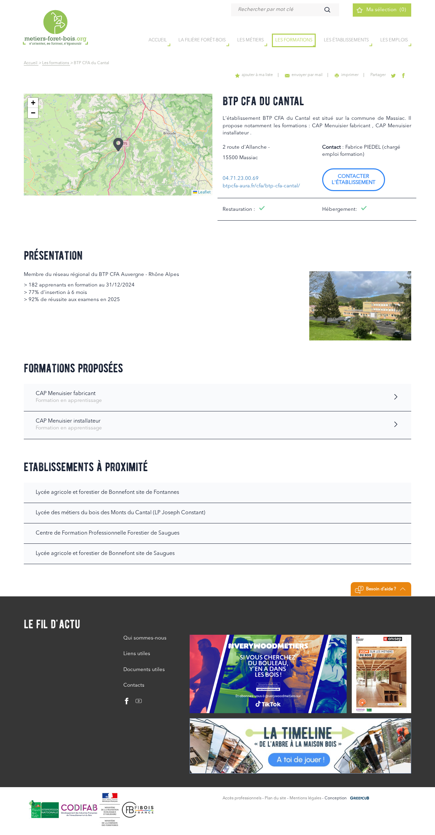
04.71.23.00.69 (241, 178)
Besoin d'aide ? (381, 589)
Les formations (293, 40)
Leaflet (204, 192)
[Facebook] (126, 702)
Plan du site (275, 798)
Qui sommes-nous (145, 638)
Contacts (133, 685)
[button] (118, 144)
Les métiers (250, 40)
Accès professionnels (242, 798)
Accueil (31, 63)
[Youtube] (136, 702)
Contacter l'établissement (354, 179)
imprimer (350, 75)
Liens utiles (136, 653)
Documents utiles (144, 669)
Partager (378, 75)
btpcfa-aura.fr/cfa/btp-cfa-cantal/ (261, 186)
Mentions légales (305, 798)
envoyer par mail (307, 75)
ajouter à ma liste (257, 75)
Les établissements (346, 40)
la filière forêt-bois (202, 40)
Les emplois (394, 40)
